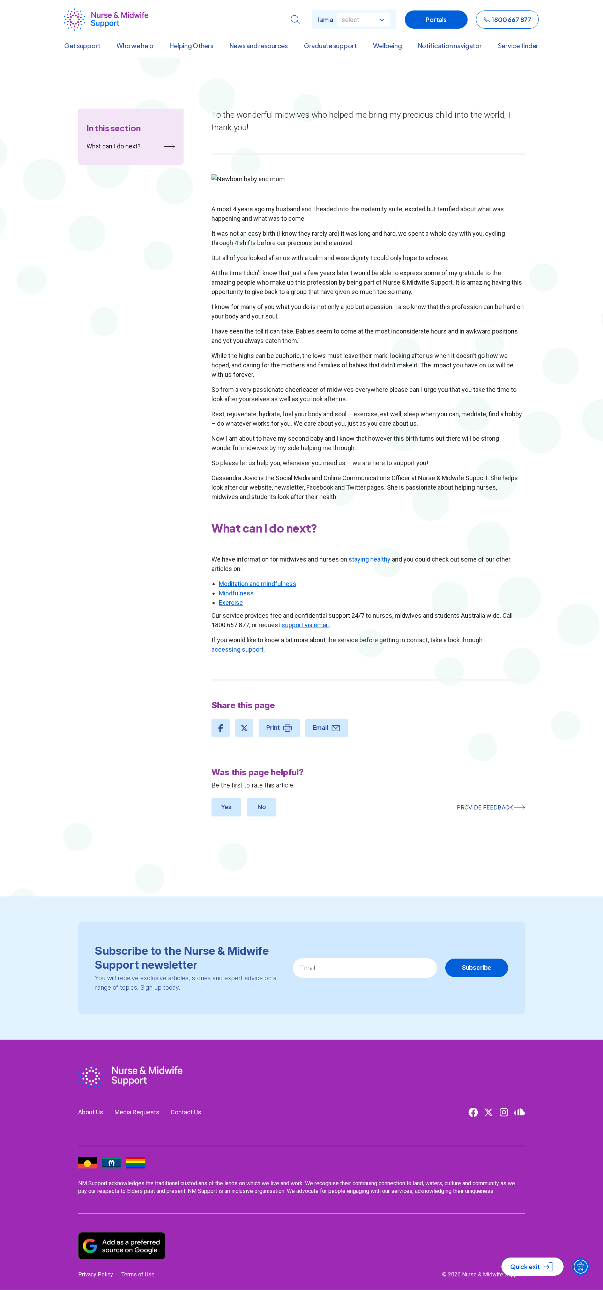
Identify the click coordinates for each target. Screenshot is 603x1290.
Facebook (473, 1112)
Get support (82, 46)
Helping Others (191, 46)
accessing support (237, 649)
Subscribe (476, 967)
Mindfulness (236, 593)
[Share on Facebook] (220, 728)
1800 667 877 (511, 19)
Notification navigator (450, 46)
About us (90, 1112)
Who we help (135, 46)
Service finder (518, 46)
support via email (305, 625)
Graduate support (330, 46)
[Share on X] (244, 728)
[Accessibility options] (580, 1266)
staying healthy (369, 559)
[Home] (106, 19)
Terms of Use (138, 1274)
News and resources (259, 46)
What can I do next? (114, 146)
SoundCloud (519, 1112)
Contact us (186, 1112)
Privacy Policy (95, 1274)
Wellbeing (387, 46)
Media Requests (136, 1112)
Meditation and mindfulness (257, 583)
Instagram (503, 1112)
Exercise (231, 602)
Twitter (488, 1112)
